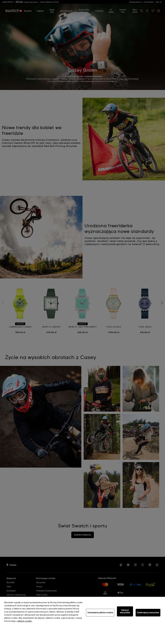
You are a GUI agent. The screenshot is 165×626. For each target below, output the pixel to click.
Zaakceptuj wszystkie (148, 613)
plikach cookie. (24, 621)
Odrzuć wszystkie (125, 611)
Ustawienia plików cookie (100, 613)
